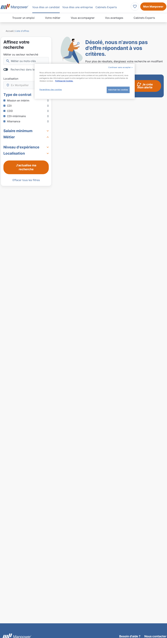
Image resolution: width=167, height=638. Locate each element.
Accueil (9, 31)
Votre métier (52, 17)
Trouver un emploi (23, 17)
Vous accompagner (83, 17)
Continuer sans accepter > (120, 67)
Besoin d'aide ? (129, 636)
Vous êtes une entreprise (77, 7)
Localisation (10, 78)
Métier (9, 137)
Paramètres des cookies (50, 89)
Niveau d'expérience (21, 147)
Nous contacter (155, 636)
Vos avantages (114, 17)
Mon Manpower (153, 6)
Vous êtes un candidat (46, 7)
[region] (85, 81)
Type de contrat (17, 95)
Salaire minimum (17, 131)
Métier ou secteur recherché (20, 54)
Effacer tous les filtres (26, 180)
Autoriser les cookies (118, 90)
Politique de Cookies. (64, 81)
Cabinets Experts (144, 17)
